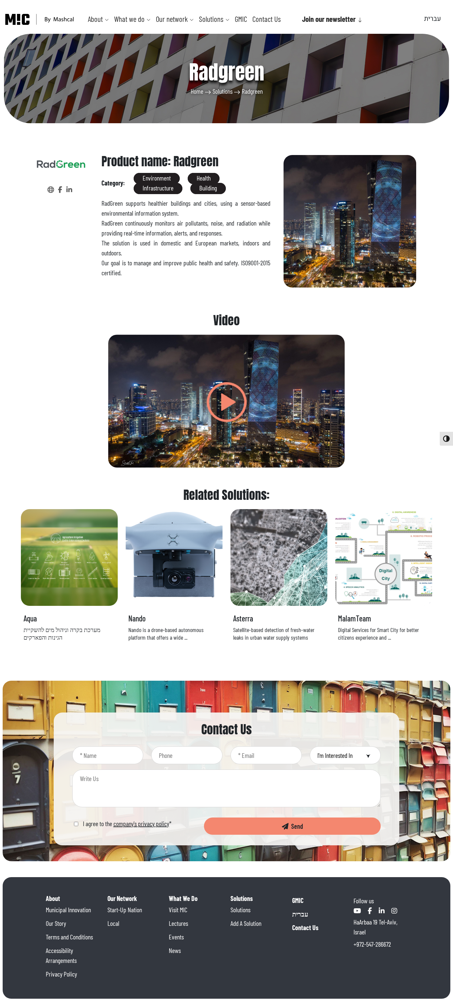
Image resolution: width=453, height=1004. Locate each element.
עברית (300, 914)
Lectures (178, 923)
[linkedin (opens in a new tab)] (69, 189)
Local (113, 923)
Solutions (222, 91)
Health (204, 178)
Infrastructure (158, 188)
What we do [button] (130, 19)
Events (176, 937)
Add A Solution (245, 923)
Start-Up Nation (124, 910)
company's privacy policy (141, 823)
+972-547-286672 (372, 944)
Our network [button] (172, 19)
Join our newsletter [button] (329, 19)
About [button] (96, 19)
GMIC (241, 19)
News (175, 950)
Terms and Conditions (69, 937)
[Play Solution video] (226, 401)
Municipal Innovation (68, 910)
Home (197, 91)
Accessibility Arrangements (61, 955)
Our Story (56, 923)
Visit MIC (178, 910)
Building (208, 188)
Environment (157, 178)
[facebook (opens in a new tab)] (61, 189)
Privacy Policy (61, 974)
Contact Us (266, 19)
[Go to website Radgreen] (51, 189)
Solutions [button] (212, 19)
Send (296, 826)
